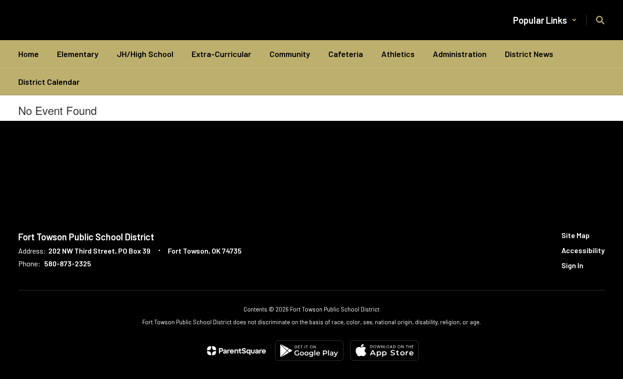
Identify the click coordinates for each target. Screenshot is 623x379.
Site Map (575, 235)
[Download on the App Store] (384, 350)
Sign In (572, 265)
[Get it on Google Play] (309, 350)
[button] (545, 20)
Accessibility (583, 250)
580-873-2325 (67, 263)
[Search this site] (600, 20)
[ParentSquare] (236, 351)
